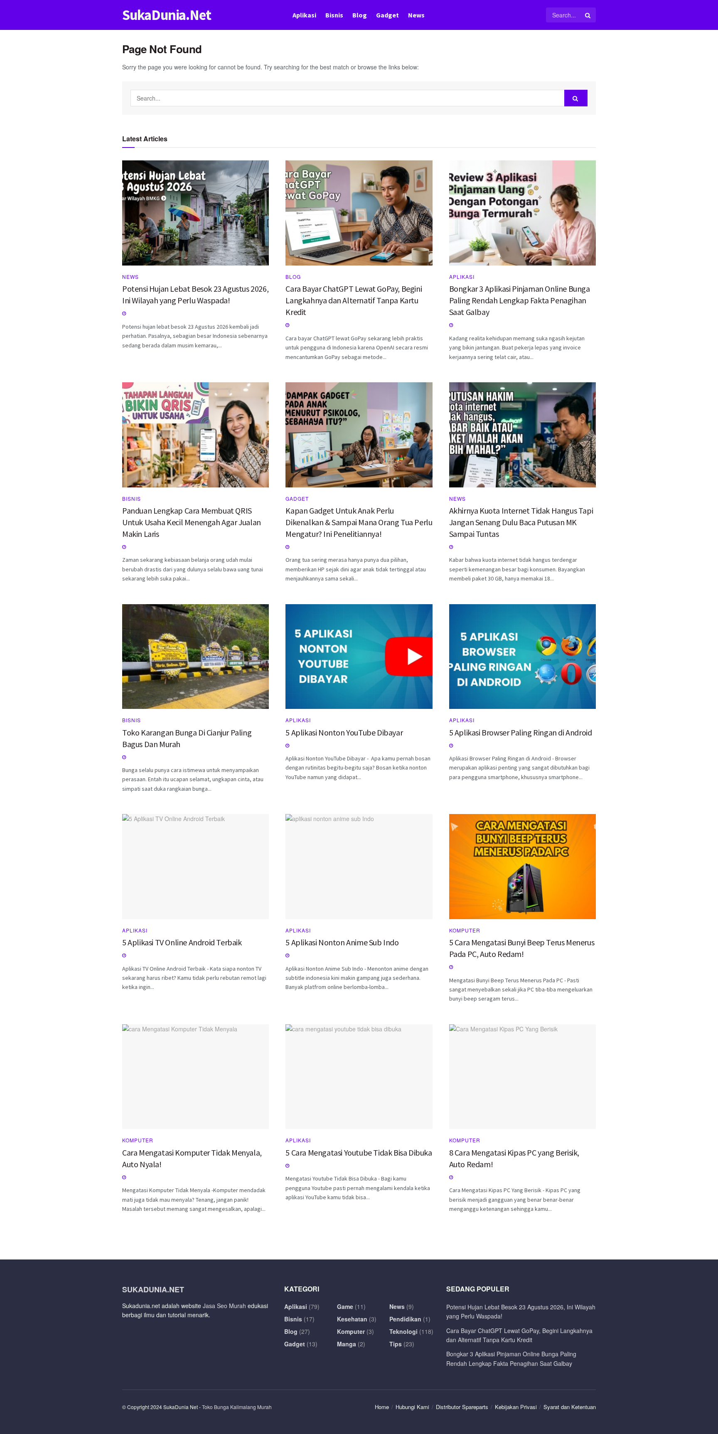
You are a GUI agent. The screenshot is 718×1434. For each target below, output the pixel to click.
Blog (359, 15)
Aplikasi (304, 15)
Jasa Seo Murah (224, 1305)
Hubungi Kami (412, 1407)
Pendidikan (405, 1319)
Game (345, 1306)
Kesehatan (352, 1319)
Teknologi (403, 1331)
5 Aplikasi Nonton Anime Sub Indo (341, 942)
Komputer (464, 930)
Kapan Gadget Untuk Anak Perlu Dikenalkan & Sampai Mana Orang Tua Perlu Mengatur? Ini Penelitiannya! (358, 522)
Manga (346, 1344)
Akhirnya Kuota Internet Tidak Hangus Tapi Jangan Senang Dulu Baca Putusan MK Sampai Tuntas (521, 522)
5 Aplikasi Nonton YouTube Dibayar (344, 732)
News (416, 15)
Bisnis (334, 15)
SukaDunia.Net (166, 15)
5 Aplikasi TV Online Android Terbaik (182, 942)
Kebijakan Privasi (516, 1407)
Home (382, 1407)
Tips (395, 1344)
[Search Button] (588, 14)
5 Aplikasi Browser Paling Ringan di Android (520, 732)
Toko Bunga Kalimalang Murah (237, 1406)
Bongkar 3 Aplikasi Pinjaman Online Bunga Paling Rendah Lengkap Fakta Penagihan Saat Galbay (519, 300)
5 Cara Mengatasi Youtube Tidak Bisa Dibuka (358, 1152)
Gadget (387, 15)
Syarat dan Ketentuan (569, 1407)
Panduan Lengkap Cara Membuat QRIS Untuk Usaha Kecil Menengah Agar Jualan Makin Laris (191, 522)
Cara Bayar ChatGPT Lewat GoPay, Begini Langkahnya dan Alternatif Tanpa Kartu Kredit (353, 300)
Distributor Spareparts (462, 1407)
